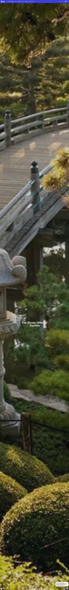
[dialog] (1, 589)
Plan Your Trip (23, 1)
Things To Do (9, 1)
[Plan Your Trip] (26, 1)
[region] (63, 1)
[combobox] (60, 1)
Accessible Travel (31, 1)
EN (60, 1)
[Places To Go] (19, 1)
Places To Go (16, 1)
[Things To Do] (12, 1)
